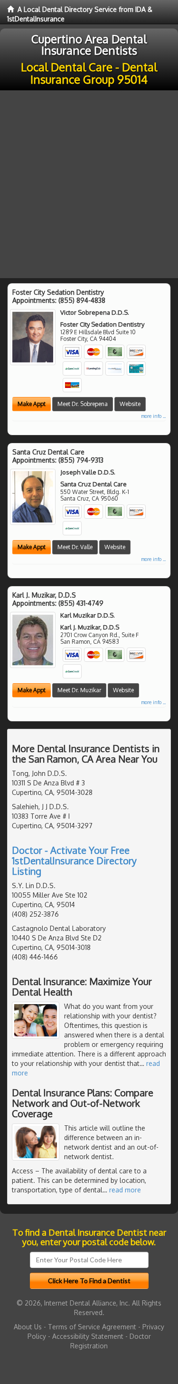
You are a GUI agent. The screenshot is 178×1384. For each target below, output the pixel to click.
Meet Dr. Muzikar (79, 690)
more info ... (153, 416)
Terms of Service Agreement (92, 1327)
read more (125, 1190)
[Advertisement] (89, 184)
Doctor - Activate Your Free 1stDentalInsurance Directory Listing (74, 860)
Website (130, 403)
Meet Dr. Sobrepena (82, 403)
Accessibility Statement (87, 1336)
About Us (28, 1327)
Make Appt (32, 403)
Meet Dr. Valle (75, 547)
